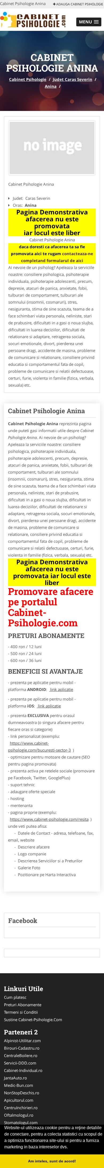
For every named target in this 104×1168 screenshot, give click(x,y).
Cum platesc (15, 997)
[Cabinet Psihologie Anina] (52, 148)
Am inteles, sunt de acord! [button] (52, 1161)
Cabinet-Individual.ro (23, 1070)
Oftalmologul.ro (18, 1115)
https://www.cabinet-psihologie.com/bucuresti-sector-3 (39, 746)
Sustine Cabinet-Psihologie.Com (33, 1019)
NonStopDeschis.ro (21, 1092)
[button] (88, 22)
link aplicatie (61, 689)
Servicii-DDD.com (20, 1063)
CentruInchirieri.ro (21, 1107)
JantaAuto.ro (15, 1077)
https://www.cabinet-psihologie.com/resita (49, 819)
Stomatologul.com (21, 1122)
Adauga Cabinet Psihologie (79, 4)
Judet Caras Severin (72, 79)
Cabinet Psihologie (27, 79)
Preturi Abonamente (22, 1004)
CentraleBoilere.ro (20, 1055)
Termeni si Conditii (21, 1012)
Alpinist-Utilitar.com (22, 1040)
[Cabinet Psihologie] (35, 19)
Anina (51, 86)
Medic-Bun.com (18, 1085)
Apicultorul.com (18, 1100)
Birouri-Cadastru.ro (21, 1048)
